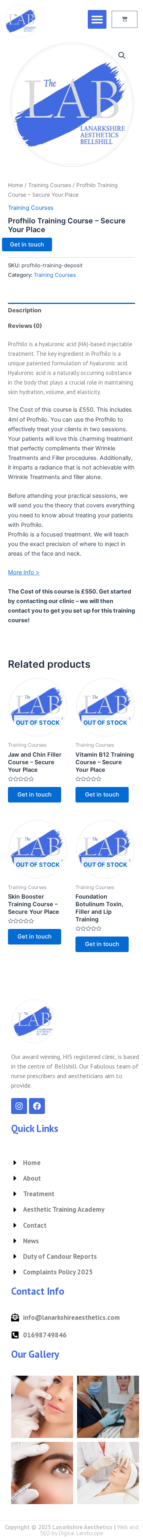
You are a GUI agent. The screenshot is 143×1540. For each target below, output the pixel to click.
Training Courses (49, 185)
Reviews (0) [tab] (25, 325)
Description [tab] (24, 310)
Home (15, 185)
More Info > (24, 572)
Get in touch (27, 244)
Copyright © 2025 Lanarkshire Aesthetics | (72, 1530)
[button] (97, 19)
